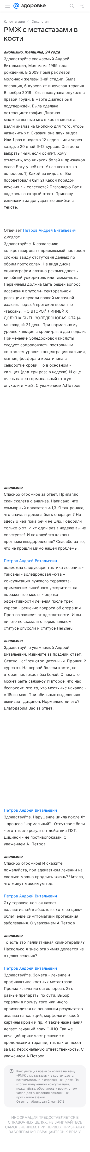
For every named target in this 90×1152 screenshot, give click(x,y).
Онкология (40, 21)
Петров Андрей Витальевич (49, 230)
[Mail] (16, 6)
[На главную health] (32, 6)
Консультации (14, 21)
